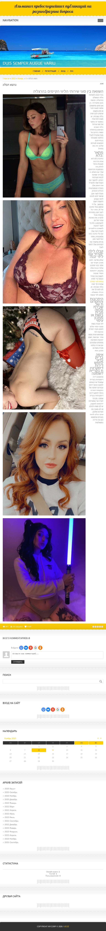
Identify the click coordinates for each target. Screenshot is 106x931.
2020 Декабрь (11, 799)
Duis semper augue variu (29, 63)
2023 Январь (10, 828)
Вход (63, 71)
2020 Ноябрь (10, 796)
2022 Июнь (10, 814)
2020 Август (10, 789)
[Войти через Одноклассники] (40, 648)
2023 (13, 78)
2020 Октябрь (11, 792)
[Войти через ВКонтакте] (26, 648)
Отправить (17, 662)
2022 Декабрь (11, 824)
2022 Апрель (10, 810)
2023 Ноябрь (10, 839)
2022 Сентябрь (11, 821)
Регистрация (50, 71)
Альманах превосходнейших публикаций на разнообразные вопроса (53, 8)
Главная (36, 71)
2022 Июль (10, 817)
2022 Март (9, 806)
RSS (71, 71)
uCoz (66, 926)
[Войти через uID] (21, 648)
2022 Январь (10, 803)
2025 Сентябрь (11, 842)
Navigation (10, 20)
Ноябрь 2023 (10, 738)
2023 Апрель (10, 835)
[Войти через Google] (35, 648)
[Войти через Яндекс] (31, 648)
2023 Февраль (11, 832)
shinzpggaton (17, 627)
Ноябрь (21, 78)
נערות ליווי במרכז (96, 282)
